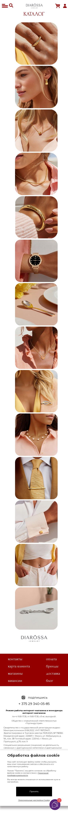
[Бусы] (36, 434)
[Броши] (36, 391)
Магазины (15, 673)
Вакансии (15, 681)
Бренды (52, 666)
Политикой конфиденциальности (27, 774)
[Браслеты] (36, 217)
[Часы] (36, 261)
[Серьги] (36, 87)
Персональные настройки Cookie (34, 800)
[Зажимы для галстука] (36, 478)
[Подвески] (36, 130)
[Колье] (36, 348)
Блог (49, 681)
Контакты (15, 659)
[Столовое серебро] (36, 304)
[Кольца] (36, 43)
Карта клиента (19, 666)
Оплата (51, 659)
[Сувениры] (36, 608)
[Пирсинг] (36, 565)
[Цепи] (36, 174)
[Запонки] (36, 521)
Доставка (53, 673)
